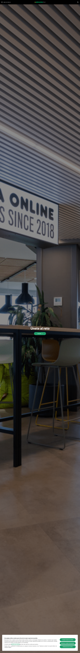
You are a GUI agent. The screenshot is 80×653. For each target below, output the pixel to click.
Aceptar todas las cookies (67, 639)
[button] (77, 2)
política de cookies (15, 644)
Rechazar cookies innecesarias (67, 643)
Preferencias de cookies (68, 646)
